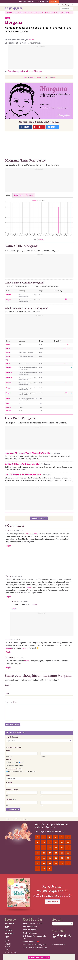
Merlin (26, 660)
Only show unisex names (15, 765)
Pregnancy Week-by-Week (33, 923)
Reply (8, 545)
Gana (35, 604)
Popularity (31, 77)
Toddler (8, 930)
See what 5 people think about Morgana (25, 71)
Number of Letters (12, 790)
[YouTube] (54, 936)
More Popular (18, 772)
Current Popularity (13, 769)
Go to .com (65, 5)
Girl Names (18, 819)
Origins (67, 12)
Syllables (11, 799)
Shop (7, 936)
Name (7, 685)
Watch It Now (54, 2)
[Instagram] (65, 936)
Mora (23, 648)
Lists (61, 12)
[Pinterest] (69, 936)
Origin (8, 775)
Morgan (9, 648)
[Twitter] (61, 936)
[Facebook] (58, 936)
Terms (7, 949)
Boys (16, 762)
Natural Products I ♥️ (31, 941)
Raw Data (18, 195)
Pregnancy (9, 923)
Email (7, 693)
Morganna (28, 533)
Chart (8, 195)
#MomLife (9, 933)
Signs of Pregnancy (30, 930)
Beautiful (29, 587)
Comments (52, 77)
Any (9, 762)
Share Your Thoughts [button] (39, 518)
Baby (7, 927)
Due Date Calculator (30, 933)
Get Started (9, 12)
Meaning (9, 782)
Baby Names (13, 8)
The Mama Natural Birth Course (35, 948)
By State (29, 195)
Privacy (7, 946)
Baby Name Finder (30, 926)
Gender (8, 760)
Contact (8, 944)
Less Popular (31, 772)
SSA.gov (41, 239)
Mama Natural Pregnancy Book (34, 944)
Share (25, 77)
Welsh (31, 39)
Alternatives (39, 77)
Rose (35, 533)
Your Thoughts (11, 702)
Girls (22, 762)
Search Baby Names (13, 809)
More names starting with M (38, 957)
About (7, 941)
